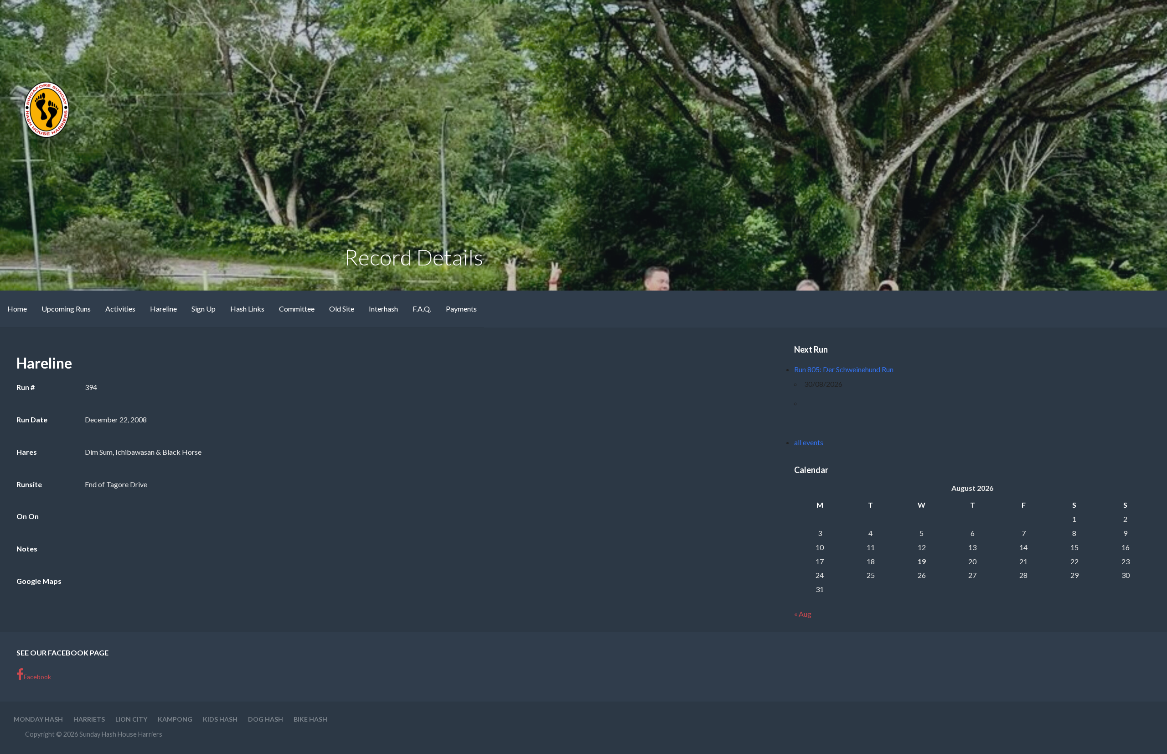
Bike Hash (310, 719)
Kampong (175, 719)
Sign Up (203, 308)
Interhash (383, 308)
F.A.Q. (422, 308)
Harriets (89, 719)
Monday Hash (38, 719)
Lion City (131, 719)
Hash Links (247, 308)
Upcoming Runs (66, 308)
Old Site (341, 308)
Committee (297, 308)
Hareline (163, 308)
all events (808, 442)
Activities (120, 308)
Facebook (37, 677)
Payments (461, 308)
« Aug (802, 613)
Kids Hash (220, 719)
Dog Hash (265, 719)
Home (17, 308)
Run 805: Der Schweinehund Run (843, 369)
